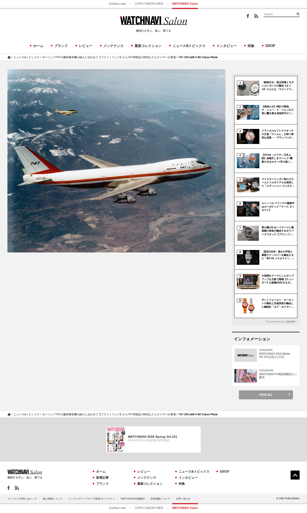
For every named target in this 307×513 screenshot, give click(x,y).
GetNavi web (117, 3)
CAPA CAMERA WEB (149, 3)
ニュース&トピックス (189, 46)
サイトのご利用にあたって (22, 498)
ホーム (38, 46)
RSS (256, 16)
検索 (298, 13)
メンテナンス (113, 46)
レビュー (85, 46)
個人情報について (52, 498)
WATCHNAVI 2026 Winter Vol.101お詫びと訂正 (274, 355)
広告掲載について (160, 498)
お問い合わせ (183, 498)
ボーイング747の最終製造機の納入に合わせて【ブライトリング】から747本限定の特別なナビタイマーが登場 (109, 57)
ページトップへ (295, 475)
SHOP (270, 46)
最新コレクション (148, 46)
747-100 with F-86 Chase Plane (198, 57)
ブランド (61, 46)
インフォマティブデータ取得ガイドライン (91, 498)
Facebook (248, 16)
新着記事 (102, 477)
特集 (251, 46)
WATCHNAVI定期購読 (133, 498)
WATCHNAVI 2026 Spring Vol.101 (152, 436)
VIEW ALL (266, 394)
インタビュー (226, 46)
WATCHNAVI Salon (185, 3)
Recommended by (275, 321)
